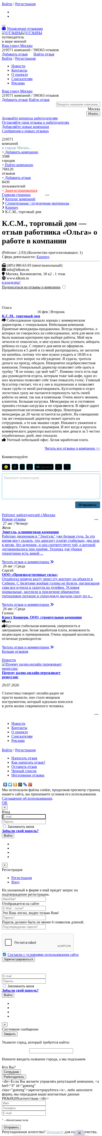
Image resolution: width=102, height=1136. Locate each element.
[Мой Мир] (20, 784)
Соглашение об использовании (27, 798)
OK (5, 803)
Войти (7, 4)
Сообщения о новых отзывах (25, 131)
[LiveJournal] (25, 784)
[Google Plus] (30, 784)
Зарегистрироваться (20, 190)
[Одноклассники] (15, 784)
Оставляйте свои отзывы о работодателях (35, 122)
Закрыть (10, 1034)
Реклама (18, 83)
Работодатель (14, 1077)
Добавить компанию (21, 152)
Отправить (88, 505)
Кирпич (43, 257)
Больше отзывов (15, 651)
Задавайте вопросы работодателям (30, 118)
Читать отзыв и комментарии (26, 562)
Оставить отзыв (24, 767)
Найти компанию (18, 165)
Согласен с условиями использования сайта (43, 955)
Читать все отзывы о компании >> (72, 448)
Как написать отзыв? (28, 762)
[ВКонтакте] (5, 784)
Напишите (55, 1132)
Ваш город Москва (17, 46)
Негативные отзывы (27, 775)
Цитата (45, 467)
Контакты (19, 70)
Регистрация (25, 4)
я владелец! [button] (11, 282)
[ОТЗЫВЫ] (22, 33)
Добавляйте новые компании (25, 127)
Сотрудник (11, 1072)
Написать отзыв (24, 758)
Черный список (24, 771)
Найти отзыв (43, 54)
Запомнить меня (20, 827)
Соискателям (21, 79)
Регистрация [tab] (21, 878)
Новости (18, 66)
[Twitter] (10, 784)
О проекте (19, 75)
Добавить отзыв (17, 178)
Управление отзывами (25, 29)
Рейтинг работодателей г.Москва (28, 515)
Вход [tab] (15, 882)
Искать (93, 113)
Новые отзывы (14, 519)
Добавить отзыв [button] (15, 54)
